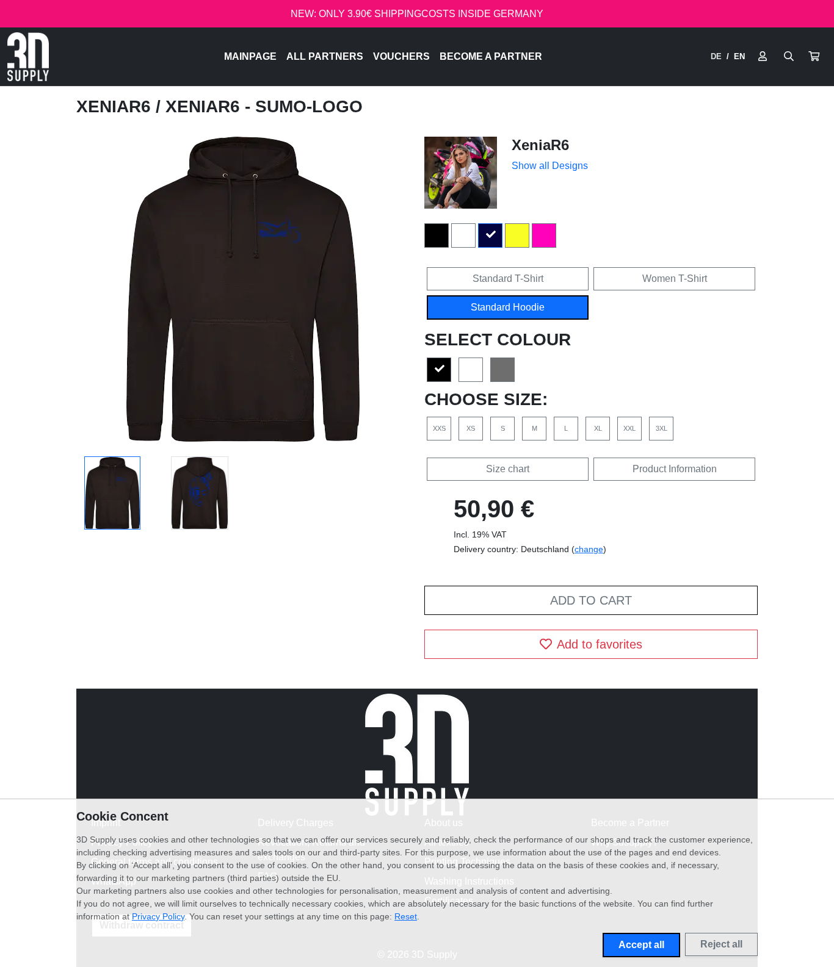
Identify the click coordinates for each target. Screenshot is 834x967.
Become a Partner (491, 56)
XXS (439, 428)
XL (598, 428)
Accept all (641, 945)
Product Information (675, 469)
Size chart (507, 469)
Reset (405, 916)
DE (716, 56)
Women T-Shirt (674, 278)
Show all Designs (550, 165)
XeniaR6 (116, 106)
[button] (814, 57)
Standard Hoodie (508, 307)
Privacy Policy (158, 916)
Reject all (721, 944)
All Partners (324, 56)
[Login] (762, 57)
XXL (629, 428)
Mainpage (250, 56)
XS (470, 428)
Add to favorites (599, 644)
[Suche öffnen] (789, 57)
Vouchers (401, 56)
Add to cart (591, 600)
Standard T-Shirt (508, 278)
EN (739, 56)
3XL (661, 428)
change (589, 549)
